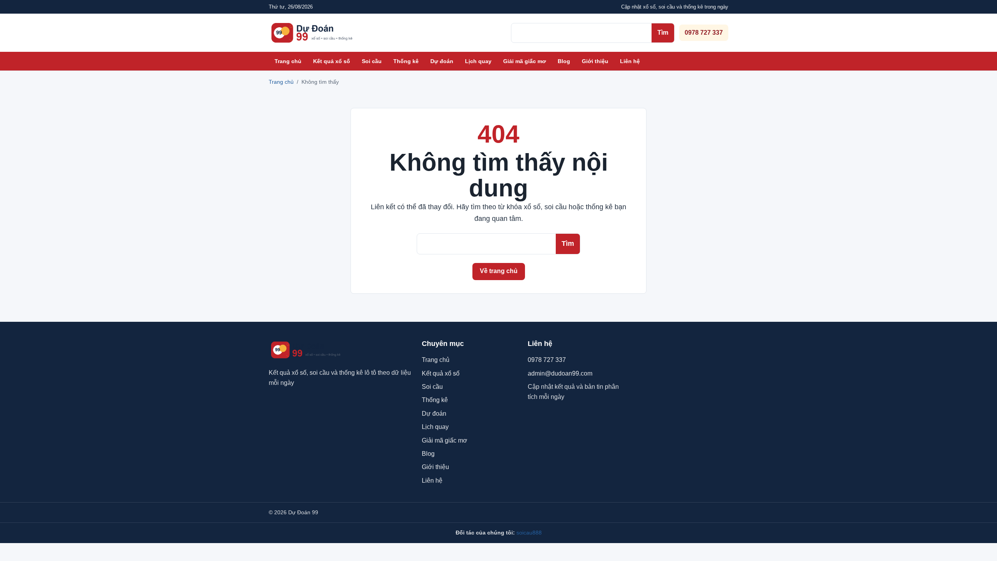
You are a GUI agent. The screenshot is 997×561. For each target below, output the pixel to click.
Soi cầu (372, 61)
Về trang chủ (499, 271)
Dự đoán (441, 61)
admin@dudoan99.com (560, 373)
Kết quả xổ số (331, 61)
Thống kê (406, 61)
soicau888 (529, 532)
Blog (564, 61)
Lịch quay (478, 61)
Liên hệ (630, 61)
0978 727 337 (704, 32)
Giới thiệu (595, 61)
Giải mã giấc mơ (524, 61)
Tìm (662, 32)
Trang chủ (288, 61)
